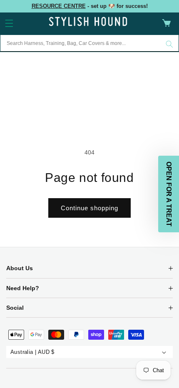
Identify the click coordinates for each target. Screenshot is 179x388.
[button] (9, 23)
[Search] (169, 44)
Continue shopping (89, 207)
